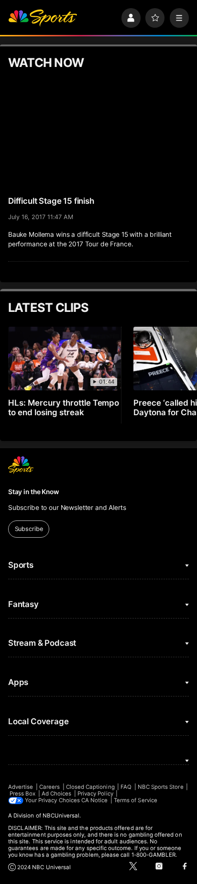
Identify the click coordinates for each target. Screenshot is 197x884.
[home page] (42, 17)
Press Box (23, 793)
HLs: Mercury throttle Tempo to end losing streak (64, 407)
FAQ (125, 787)
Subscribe (29, 528)
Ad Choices (57, 793)
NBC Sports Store (161, 787)
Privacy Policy (95, 793)
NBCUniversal (61, 815)
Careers (49, 787)
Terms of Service (135, 800)
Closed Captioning (90, 787)
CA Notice (94, 800)
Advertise (20, 787)
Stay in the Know (33, 492)
